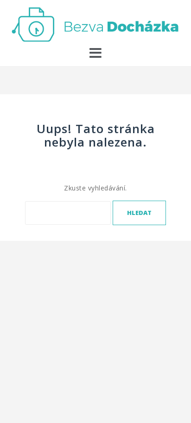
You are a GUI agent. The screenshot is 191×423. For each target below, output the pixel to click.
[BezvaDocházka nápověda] (95, 23)
